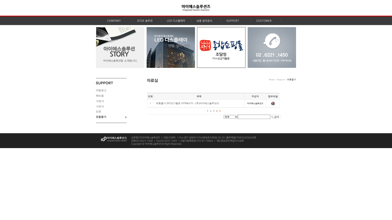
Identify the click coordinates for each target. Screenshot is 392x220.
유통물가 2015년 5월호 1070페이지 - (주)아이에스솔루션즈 (187, 103)
